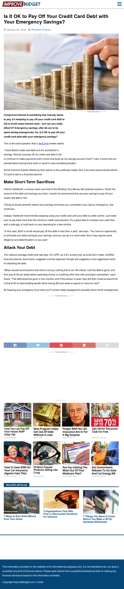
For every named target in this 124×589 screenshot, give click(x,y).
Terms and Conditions (62, 544)
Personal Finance (41, 29)
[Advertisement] (93, 134)
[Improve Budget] (21, 6)
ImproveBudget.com (24, 582)
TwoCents (43, 143)
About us (62, 538)
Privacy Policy (62, 550)
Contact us (62, 556)
